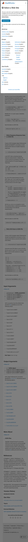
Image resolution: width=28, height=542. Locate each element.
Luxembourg (5, 59)
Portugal (17, 48)
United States (5, 36)
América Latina (5, 31)
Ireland (3, 55)
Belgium (4, 42)
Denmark (4, 44)
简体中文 (5, 77)
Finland (3, 50)
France (3, 53)
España (3, 48)
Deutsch (18, 55)
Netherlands (18, 42)
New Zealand (5, 73)
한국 (3, 84)
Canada (4, 34)
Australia (4, 69)
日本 (3, 82)
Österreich (17, 46)
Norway (17, 44)
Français (18, 59)
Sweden (17, 50)
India (3, 71)
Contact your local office (14, 89)
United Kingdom (19, 61)
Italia (3, 57)
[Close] (26, 3)
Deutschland (5, 46)
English (18, 57)
